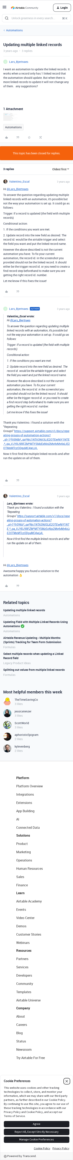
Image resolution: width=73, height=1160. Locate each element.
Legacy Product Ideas (17, 663)
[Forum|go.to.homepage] (24, 7)
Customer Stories (28, 934)
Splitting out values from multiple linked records (34, 670)
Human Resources (29, 868)
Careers (21, 1024)
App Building (25, 811)
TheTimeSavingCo (26, 699)
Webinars (23, 942)
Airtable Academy (29, 901)
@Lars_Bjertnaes (17, 189)
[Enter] (6, 18)
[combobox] (36, 18)
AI (17, 819)
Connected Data (28, 827)
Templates (23, 992)
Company (23, 1008)
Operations (24, 860)
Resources (23, 950)
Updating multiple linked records (24, 610)
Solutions (23, 835)
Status (21, 1041)
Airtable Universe (28, 1000)
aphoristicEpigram (26, 735)
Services (22, 967)
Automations (14, 30)
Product (22, 843)
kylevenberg (22, 746)
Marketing (23, 852)
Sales (20, 877)
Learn (20, 893)
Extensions (24, 802)
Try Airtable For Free (30, 1058)
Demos (21, 926)
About (20, 1016)
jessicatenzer (23, 711)
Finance (22, 885)
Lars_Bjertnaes (18, 62)
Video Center (25, 918)
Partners (22, 959)
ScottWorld (22, 723)
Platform (22, 778)
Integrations (25, 794)
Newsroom (24, 1049)
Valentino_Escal (19, 181)
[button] (4, 8)
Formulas (9, 647)
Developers (24, 975)
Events (21, 909)
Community (24, 983)
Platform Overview (29, 786)
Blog (19, 1033)
